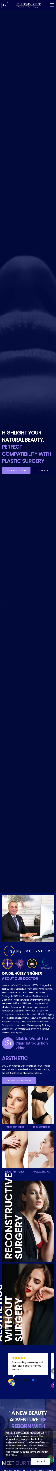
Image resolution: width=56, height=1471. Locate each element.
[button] (2, 1370)
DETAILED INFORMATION (19, 1080)
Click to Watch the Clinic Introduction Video (31, 1043)
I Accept (40, 1461)
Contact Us (42, 470)
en (4, 5)
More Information (16, 470)
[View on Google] (11, 1382)
